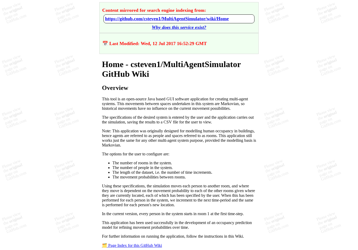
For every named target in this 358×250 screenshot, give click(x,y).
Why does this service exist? (179, 27)
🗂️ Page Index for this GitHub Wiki (132, 245)
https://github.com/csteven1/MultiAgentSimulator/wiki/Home (167, 18)
